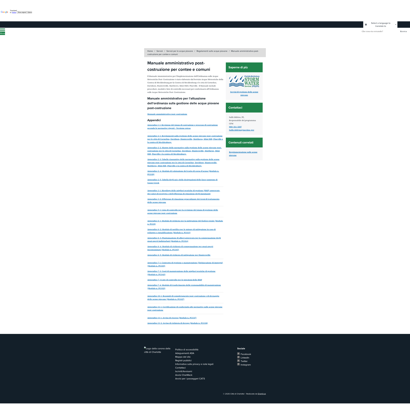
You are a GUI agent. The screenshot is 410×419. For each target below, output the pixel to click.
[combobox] (380, 24)
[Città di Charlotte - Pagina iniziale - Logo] (27, 34)
